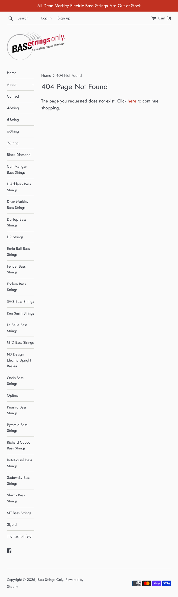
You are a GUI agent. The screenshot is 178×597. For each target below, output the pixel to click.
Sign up (63, 18)
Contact (13, 96)
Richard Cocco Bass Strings (18, 445)
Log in (46, 18)
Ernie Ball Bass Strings (18, 251)
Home (11, 72)
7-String (13, 143)
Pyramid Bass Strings (17, 427)
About (20, 84)
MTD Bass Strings (20, 342)
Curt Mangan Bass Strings (17, 169)
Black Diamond (19, 154)
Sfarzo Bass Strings (16, 498)
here (132, 101)
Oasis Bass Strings (15, 381)
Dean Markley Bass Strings (17, 204)
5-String (13, 119)
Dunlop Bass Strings (16, 222)
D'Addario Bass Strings (19, 187)
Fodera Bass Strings (16, 287)
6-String (13, 131)
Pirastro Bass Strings (16, 410)
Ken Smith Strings (20, 313)
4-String (13, 108)
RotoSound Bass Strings (19, 463)
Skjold (12, 524)
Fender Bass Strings (16, 269)
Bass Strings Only (50, 579)
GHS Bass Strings (20, 301)
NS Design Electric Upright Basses (19, 360)
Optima (13, 395)
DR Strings (15, 237)
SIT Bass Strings (19, 513)
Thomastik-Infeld (19, 536)
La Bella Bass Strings (17, 328)
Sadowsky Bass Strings (18, 480)
